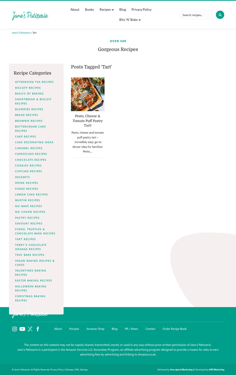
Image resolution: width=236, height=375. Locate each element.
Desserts (22, 177)
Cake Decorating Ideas (34, 142)
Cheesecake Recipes (31, 154)
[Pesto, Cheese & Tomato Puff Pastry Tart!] (88, 94)
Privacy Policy (141, 9)
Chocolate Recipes (30, 159)
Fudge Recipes (26, 188)
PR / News (131, 329)
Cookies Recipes (28, 165)
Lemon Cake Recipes (31, 194)
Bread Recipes (26, 115)
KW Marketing (216, 369)
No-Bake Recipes (28, 206)
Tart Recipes (25, 239)
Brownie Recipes (29, 121)
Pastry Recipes (27, 217)
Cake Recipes (25, 136)
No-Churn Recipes (30, 212)
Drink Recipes (26, 183)
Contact (150, 329)
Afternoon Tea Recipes (34, 82)
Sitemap (69, 369)
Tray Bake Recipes (30, 255)
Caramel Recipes (29, 148)
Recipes (105, 9)
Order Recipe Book (175, 329)
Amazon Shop (95, 329)
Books (89, 9)
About (74, 9)
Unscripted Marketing (181, 369)
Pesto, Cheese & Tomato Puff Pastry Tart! (88, 120)
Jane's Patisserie (21, 32)
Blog (122, 9)
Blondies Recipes (29, 109)
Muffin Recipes (27, 200)
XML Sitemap (81, 369)
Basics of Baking (29, 93)
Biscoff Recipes (28, 88)
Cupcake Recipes (28, 171)
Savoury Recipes (29, 223)
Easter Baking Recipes (33, 280)
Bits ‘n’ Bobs (128, 20)
